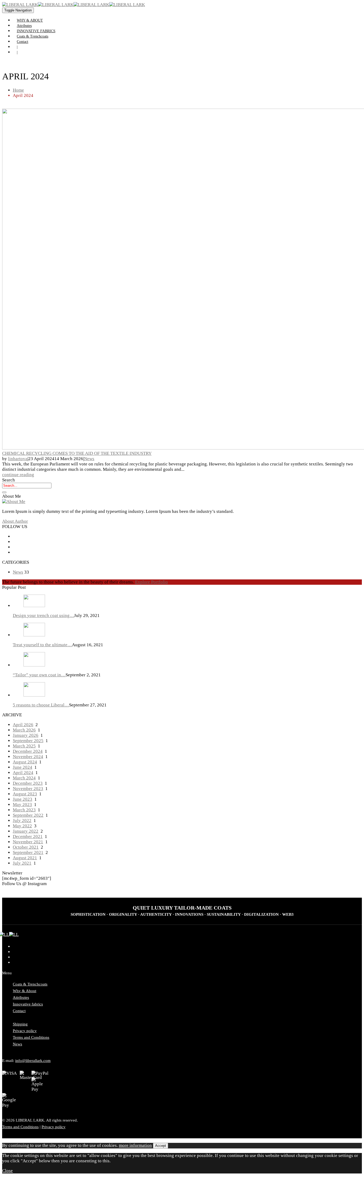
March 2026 (24, 730)
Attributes (24, 26)
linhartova (17, 458)
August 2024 (25, 761)
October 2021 (26, 847)
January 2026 (25, 735)
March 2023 (24, 809)
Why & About (24, 991)
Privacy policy (25, 1031)
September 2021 (28, 852)
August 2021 (25, 857)
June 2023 (22, 799)
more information (135, 1145)
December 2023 (28, 783)
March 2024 (24, 777)
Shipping (20, 1024)
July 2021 (22, 863)
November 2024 (28, 756)
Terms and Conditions (31, 1037)
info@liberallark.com (33, 1060)
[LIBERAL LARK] (38, 4)
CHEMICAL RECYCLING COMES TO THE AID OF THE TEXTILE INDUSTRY (77, 453)
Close (7, 1170)
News (89, 458)
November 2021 (28, 841)
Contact (22, 42)
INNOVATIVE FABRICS (36, 31)
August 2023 (25, 793)
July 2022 (22, 820)
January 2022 (25, 831)
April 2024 (23, 772)
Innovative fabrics (28, 1004)
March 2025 (24, 745)
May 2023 (22, 804)
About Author (15, 521)
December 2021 (28, 836)
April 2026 (23, 724)
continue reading (18, 474)
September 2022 (28, 815)
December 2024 (28, 751)
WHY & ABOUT (30, 20)
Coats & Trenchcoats (32, 36)
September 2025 (28, 740)
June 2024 (22, 767)
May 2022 (22, 825)
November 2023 (28, 788)
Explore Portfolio (151, 581)
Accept (160, 1146)
